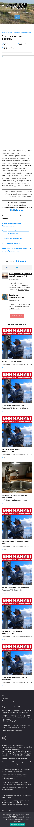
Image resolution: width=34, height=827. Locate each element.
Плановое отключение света (13, 405)
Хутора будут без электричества (15, 587)
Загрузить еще (17, 315)
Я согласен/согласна (17, 824)
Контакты (5, 698)
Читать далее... (23, 290)
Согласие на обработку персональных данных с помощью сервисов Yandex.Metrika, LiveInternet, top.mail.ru (15, 803)
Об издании (6, 696)
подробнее (13, 816)
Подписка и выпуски (9, 701)
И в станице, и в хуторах (12, 361)
